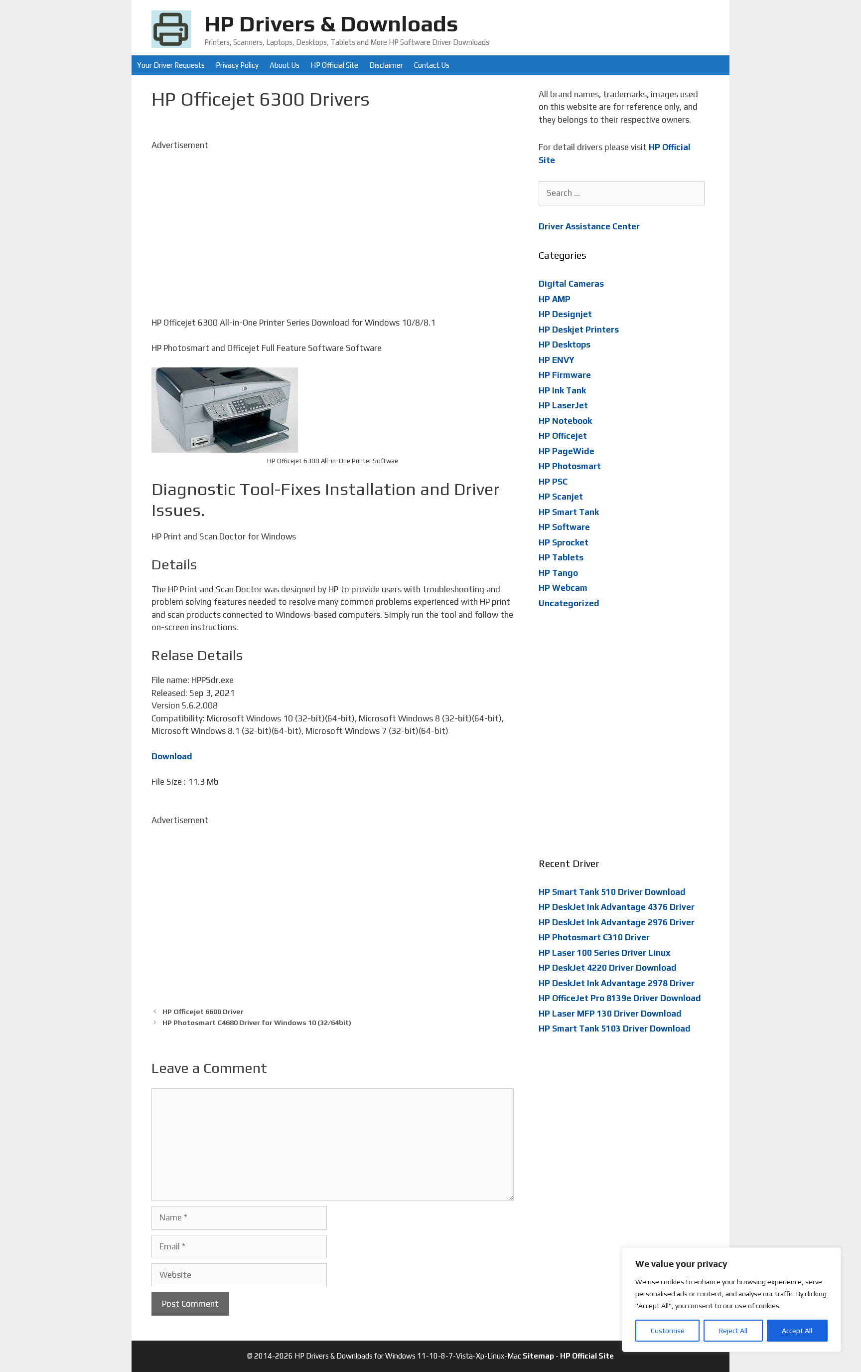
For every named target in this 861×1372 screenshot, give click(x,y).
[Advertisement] (332, 221)
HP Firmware (565, 375)
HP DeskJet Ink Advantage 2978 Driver (617, 983)
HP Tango (558, 573)
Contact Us (431, 65)
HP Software (564, 527)
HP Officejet (563, 436)
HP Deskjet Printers (579, 330)
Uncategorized (569, 603)
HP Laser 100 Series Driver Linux (605, 953)
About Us (284, 65)
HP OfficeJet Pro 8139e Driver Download (620, 998)
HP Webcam (563, 588)
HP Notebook (565, 421)
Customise (668, 1331)
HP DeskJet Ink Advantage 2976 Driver (617, 922)
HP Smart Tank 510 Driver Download (612, 892)
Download (171, 756)
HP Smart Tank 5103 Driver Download (615, 1028)
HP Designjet (565, 314)
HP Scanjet (561, 497)
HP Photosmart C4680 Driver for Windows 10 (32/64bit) (256, 1022)
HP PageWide (566, 451)
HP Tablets (561, 557)
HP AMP (555, 299)
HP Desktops (564, 344)
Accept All (797, 1331)
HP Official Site (334, 65)
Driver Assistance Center (589, 226)
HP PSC (553, 482)
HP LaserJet (563, 405)
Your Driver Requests (171, 65)
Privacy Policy (237, 65)
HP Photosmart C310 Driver (594, 937)
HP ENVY (556, 360)
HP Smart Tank (569, 512)
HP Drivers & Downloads (331, 23)
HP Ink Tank (562, 390)
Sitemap (538, 1356)
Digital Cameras (571, 284)
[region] (731, 1299)
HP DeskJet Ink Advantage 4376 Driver (617, 907)
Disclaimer (386, 65)
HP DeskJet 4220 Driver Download (608, 968)
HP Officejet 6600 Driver (203, 1011)
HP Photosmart (570, 466)
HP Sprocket (563, 542)
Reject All (733, 1331)
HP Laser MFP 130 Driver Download (610, 1014)
